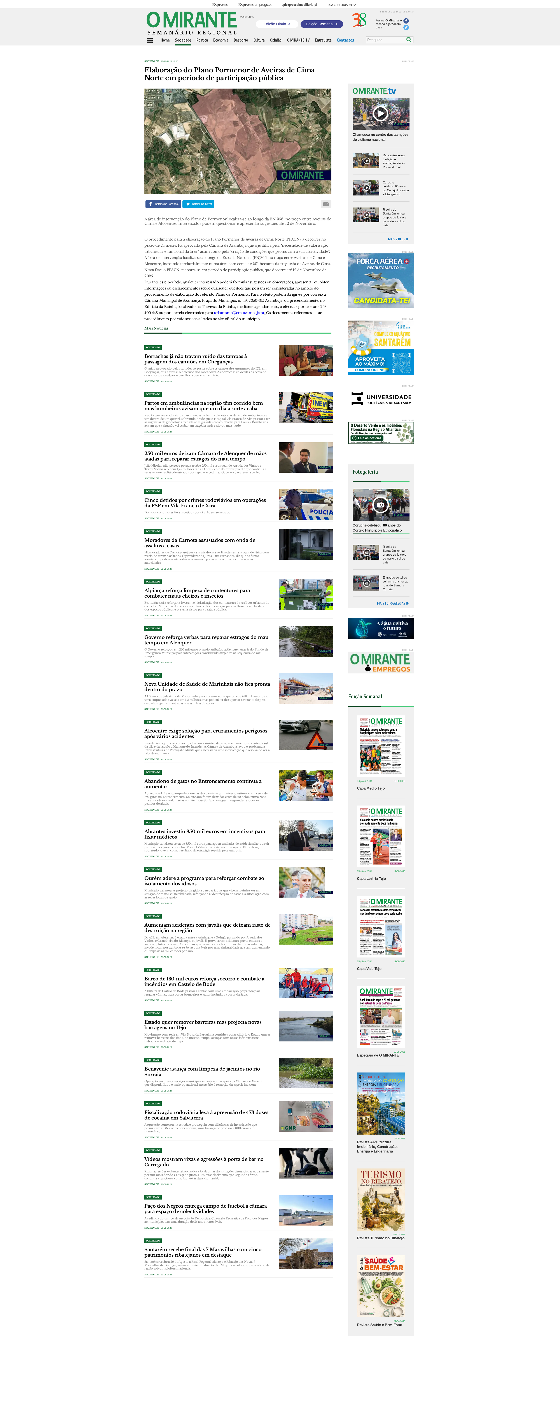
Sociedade (151, 61)
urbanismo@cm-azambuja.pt (239, 312)
